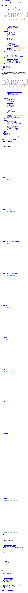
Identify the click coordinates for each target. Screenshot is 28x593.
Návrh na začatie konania (9, 585)
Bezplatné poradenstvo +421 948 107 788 (11, 9)
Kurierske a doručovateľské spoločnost (12, 582)
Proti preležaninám (11, 43)
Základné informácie (8, 580)
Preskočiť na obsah (6, 0)
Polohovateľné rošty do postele (13, 62)
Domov (3, 137)
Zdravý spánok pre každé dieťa (13, 50)
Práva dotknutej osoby (9, 581)
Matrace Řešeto (10, 42)
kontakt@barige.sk (8, 556)
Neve (3, 590)
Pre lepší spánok (10, 39)
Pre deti (8, 33)
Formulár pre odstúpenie (9, 586)
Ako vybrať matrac (8, 23)
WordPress (10, 590)
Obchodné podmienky (9, 578)
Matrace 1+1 (7, 66)
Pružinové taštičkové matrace (13, 45)
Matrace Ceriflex (10, 38)
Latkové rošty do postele (12, 61)
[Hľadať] (16, 8)
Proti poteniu (10, 35)
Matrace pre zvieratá (11, 49)
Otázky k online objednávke (10, 545)
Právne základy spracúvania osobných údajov (14, 584)
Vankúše (6, 51)
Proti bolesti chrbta (11, 32)
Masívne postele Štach (12, 55)
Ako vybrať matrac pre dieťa (13, 26)
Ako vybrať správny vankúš (13, 27)
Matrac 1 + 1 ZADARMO (12, 46)
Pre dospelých (10, 37)
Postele (5, 52)
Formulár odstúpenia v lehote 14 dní (12, 587)
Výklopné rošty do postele (12, 60)
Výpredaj (9, 48)
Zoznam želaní (10, 29)
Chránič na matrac (11, 44)
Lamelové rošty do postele (12, 59)
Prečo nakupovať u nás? (9, 546)
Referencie (9, 28)
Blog (5, 63)
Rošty (5, 57)
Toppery (9, 40)
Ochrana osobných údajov (10, 579)
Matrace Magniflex (11, 34)
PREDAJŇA (7, 67)
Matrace (6, 31)
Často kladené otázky (9, 549)
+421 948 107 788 (8, 554)
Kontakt (6, 65)
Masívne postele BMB (12, 54)
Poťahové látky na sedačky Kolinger (15, 56)
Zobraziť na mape (8, 568)
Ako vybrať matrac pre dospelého (14, 24)
